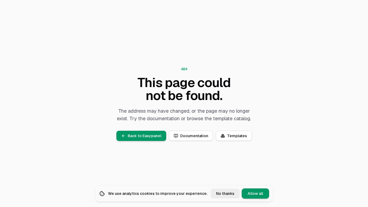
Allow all (255, 193)
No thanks (225, 193)
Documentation (194, 135)
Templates (237, 135)
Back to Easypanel (144, 135)
